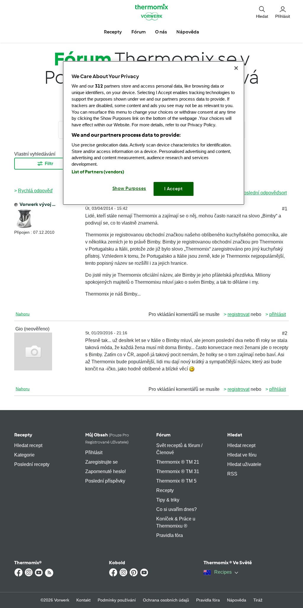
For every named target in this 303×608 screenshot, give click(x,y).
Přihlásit (93, 452)
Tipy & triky (167, 499)
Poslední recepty (31, 464)
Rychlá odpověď (35, 190)
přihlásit (277, 314)
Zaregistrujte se (101, 462)
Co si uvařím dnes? (176, 509)
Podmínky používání (117, 600)
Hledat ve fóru (242, 454)
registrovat (238, 314)
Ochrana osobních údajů (166, 600)
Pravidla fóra (169, 535)
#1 (284, 208)
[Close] (236, 68)
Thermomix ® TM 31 (177, 471)
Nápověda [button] (187, 32)
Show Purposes (129, 188)
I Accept (173, 188)
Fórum (163, 435)
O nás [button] (161, 32)
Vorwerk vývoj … (37, 204)
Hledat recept (28, 445)
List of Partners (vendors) (98, 172)
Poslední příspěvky (105, 480)
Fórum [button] (138, 32)
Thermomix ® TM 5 (176, 480)
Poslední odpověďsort (264, 192)
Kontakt (83, 600)
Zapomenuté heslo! (105, 471)
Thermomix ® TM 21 (177, 462)
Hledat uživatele (244, 464)
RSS (232, 473)
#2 (284, 333)
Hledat (234, 435)
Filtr (49, 163)
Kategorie (24, 454)
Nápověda (236, 600)
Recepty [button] (113, 32)
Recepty (23, 435)
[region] (153, 133)
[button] (262, 12)
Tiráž (257, 600)
